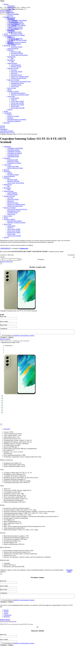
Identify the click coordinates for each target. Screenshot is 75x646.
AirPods (9, 173)
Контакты (7, 45)
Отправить (4, 337)
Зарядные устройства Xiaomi (20, 94)
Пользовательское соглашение (16, 42)
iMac (12, 61)
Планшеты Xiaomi (13, 161)
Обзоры (6, 611)
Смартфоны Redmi (13, 156)
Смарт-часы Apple (13, 166)
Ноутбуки (10, 16)
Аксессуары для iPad (17, 101)
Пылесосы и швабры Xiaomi (20, 76)
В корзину (41, 259)
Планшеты (10, 7)
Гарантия (10, 40)
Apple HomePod (16, 65)
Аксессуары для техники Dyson (21, 81)
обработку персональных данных (24, 335)
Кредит (9, 37)
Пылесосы (14, 73)
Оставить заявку (69, 570)
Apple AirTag (15, 98)
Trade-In (9, 32)
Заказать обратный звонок (8, 621)
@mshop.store (23, 248)
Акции (6, 34)
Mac (12, 58)
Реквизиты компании (14, 44)
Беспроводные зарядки (18, 93)
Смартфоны (11, 6)
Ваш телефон (4, 321)
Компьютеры (11, 17)
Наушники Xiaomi (16, 47)
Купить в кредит (5, 339)
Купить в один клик (6, 261)
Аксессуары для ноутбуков (19, 55)
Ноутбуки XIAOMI (17, 53)
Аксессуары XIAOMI (17, 108)
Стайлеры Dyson (16, 85)
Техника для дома (12, 22)
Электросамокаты (12, 14)
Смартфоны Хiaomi (13, 150)
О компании (7, 35)
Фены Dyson (15, 86)
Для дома (14, 70)
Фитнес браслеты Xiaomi (15, 168)
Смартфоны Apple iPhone (15, 148)
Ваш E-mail (3, 325)
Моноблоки (11, 19)
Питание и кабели (13, 29)
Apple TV (14, 99)
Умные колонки (12, 20)
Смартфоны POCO (13, 155)
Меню (2, 1)
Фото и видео (11, 25)
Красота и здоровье (13, 24)
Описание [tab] (7, 429)
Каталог (6, 4)
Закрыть (10, 337)
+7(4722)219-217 (5, 248)
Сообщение (3, 328)
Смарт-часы (11, 9)
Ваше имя (3, 316)
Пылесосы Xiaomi (16, 71)
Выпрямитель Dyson (17, 83)
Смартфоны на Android (14, 153)
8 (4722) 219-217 (5, 619)
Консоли (10, 11)
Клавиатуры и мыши (17, 104)
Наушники (10, 12)
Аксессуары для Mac (17, 103)
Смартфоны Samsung (13, 151)
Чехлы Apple (15, 106)
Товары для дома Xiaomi (18, 78)
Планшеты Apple (12, 160)
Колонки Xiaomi (16, 66)
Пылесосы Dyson (16, 75)
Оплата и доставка (13, 39)
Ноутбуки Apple (16, 51)
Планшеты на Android (14, 163)
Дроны (9, 27)
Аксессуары (11, 30)
